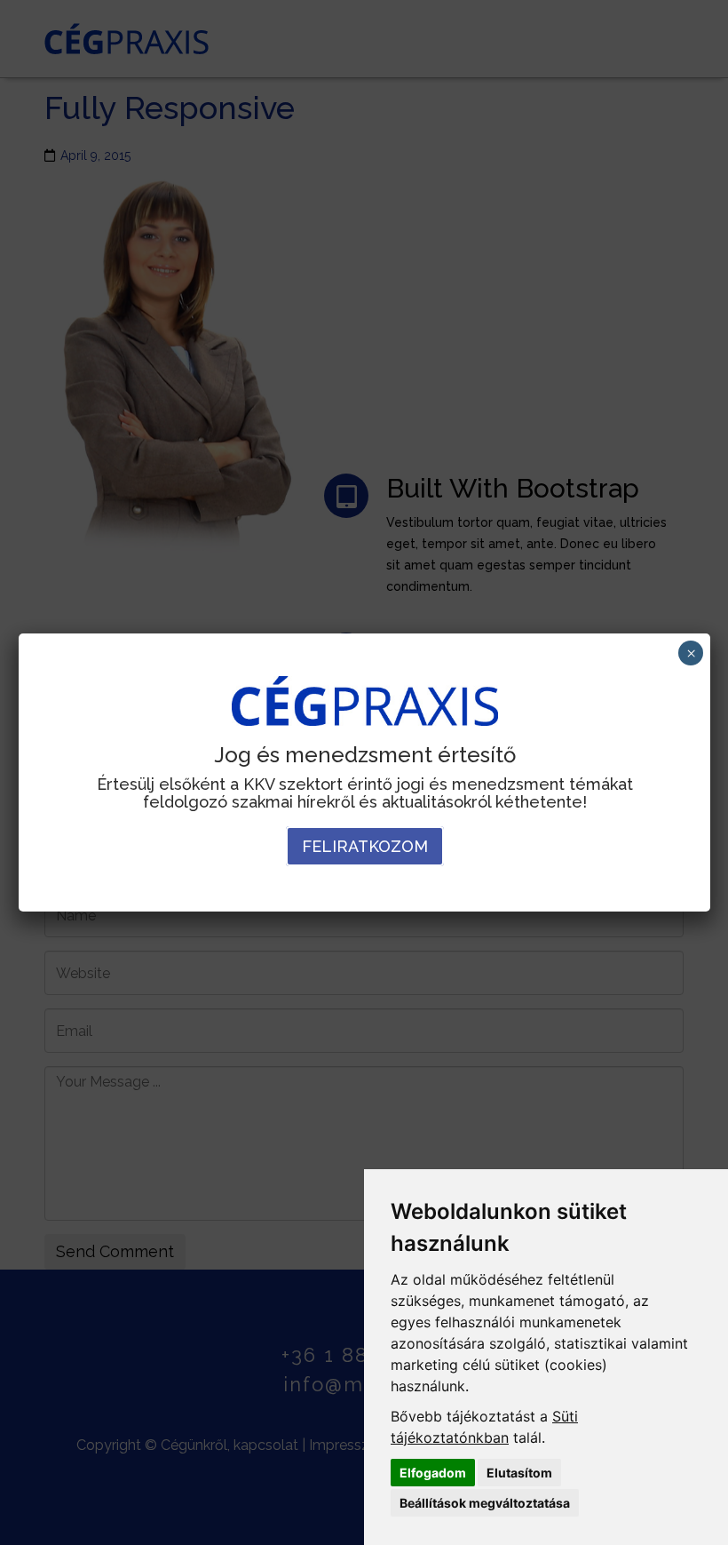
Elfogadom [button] (433, 1472)
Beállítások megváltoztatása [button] (485, 1502)
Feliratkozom (365, 846)
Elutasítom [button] (519, 1472)
